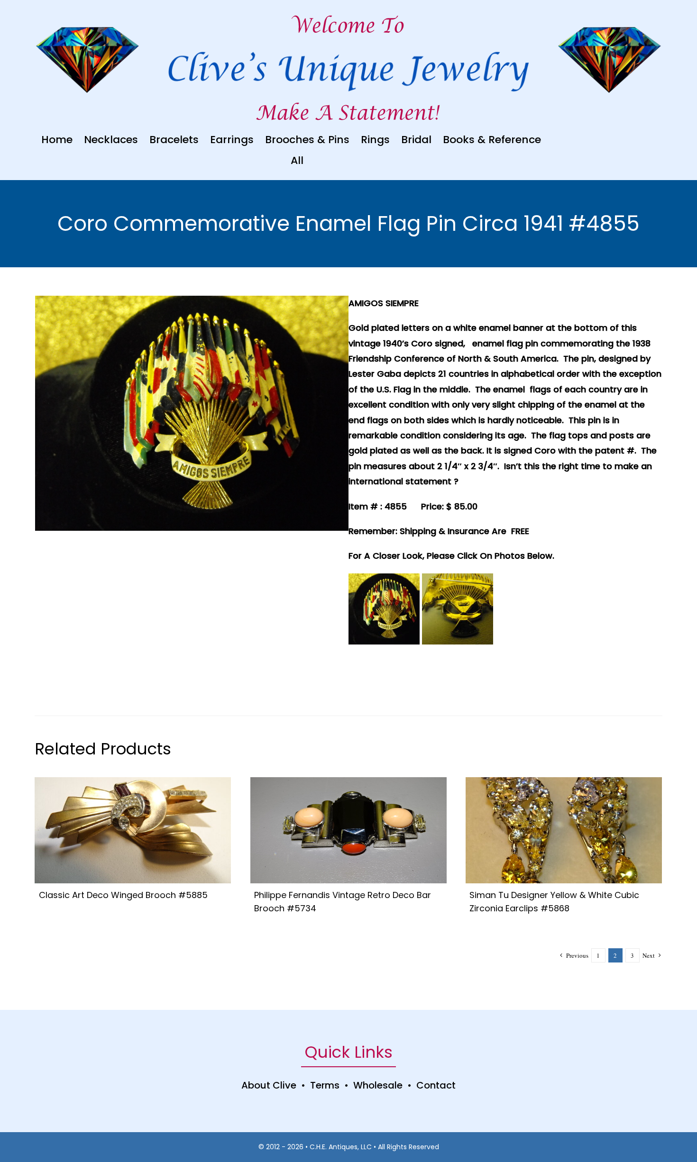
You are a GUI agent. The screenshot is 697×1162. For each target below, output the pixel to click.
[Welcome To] (348, 13)
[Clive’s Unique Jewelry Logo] (348, 46)
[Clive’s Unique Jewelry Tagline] (348, 101)
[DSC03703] (348, 781)
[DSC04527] (564, 781)
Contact (436, 1085)
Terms (324, 1085)
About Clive (268, 1085)
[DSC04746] (133, 781)
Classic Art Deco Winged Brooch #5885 (123, 895)
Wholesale (378, 1085)
